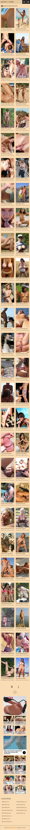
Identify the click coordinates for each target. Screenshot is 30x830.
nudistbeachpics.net (7, 816)
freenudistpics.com (7, 813)
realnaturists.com (21, 813)
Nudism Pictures (6, 804)
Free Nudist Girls (6, 807)
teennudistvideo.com (7, 821)
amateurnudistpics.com (8, 810)
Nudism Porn (7, 2)
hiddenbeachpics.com (22, 801)
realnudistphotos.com (22, 810)
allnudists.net (6, 801)
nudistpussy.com (6, 818)
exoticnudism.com (21, 804)
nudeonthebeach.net (22, 807)
